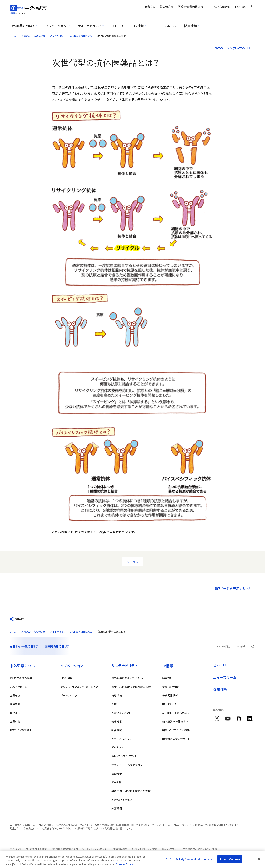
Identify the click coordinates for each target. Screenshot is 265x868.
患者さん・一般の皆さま (33, 35)
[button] (232, 48)
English (240, 7)
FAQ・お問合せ (221, 7)
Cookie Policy (124, 864)
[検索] (252, 7)
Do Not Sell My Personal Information (189, 859)
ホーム (13, 35)
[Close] (259, 859)
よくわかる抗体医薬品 (81, 35)
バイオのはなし (57, 35)
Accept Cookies (230, 859)
